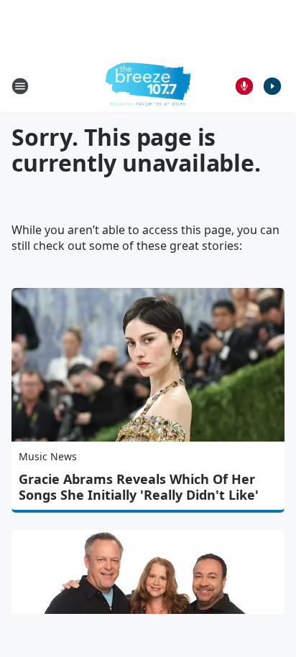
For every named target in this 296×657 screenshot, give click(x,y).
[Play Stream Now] (272, 86)
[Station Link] (148, 85)
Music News (48, 456)
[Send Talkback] (244, 86)
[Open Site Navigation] (20, 86)
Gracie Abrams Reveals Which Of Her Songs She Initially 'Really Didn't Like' (139, 487)
